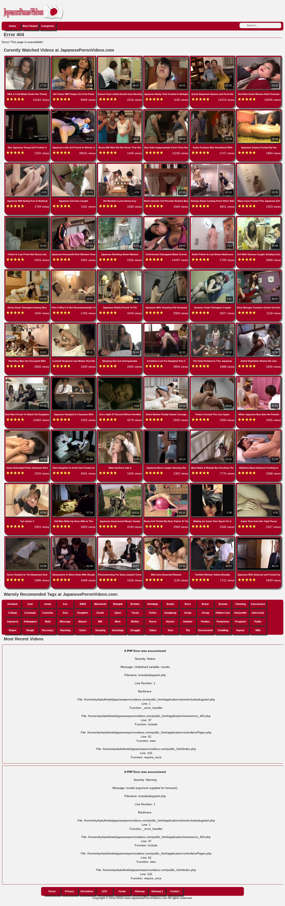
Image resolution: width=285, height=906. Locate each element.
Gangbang (170, 612)
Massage (65, 621)
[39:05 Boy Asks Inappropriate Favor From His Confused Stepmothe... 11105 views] (166, 111)
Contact (174, 891)
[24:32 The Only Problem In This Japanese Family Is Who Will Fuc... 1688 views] (213, 324)
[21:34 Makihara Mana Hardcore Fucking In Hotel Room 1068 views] (258, 431)
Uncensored (205, 630)
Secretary (48, 630)
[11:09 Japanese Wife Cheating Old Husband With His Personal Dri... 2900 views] (166, 271)
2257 (104, 891)
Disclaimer (87, 891)
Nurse (152, 621)
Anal (30, 604)
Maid (47, 621)
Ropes (12, 630)
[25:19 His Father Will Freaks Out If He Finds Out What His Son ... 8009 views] (74, 57)
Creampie (30, 612)
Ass (65, 604)
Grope (188, 612)
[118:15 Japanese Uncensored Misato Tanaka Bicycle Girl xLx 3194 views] (120, 485)
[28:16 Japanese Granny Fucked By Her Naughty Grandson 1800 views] (258, 111)
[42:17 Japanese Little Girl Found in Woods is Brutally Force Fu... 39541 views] (74, 111)
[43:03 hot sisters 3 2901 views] (27, 485)
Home (12, 26)
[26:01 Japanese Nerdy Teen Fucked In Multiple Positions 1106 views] (166, 57)
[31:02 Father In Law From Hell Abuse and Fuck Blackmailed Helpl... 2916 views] (27, 218)
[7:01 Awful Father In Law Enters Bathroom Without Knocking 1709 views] (213, 218)
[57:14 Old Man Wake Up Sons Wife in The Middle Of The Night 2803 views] (74, 485)
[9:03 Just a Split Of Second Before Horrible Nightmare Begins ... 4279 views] (120, 378)
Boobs (170, 604)
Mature (82, 621)
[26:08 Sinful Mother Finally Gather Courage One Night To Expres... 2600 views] (166, 378)
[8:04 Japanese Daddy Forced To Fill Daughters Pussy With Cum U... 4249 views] (120, 271)
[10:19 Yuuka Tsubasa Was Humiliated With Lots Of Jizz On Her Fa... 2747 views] (213, 111)
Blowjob (117, 604)
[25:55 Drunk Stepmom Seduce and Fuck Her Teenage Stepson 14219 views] (213, 57)
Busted (223, 604)
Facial (135, 612)
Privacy (69, 891)
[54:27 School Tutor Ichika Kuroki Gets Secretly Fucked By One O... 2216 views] (120, 57)
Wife (258, 630)
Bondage (153, 604)
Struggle (135, 630)
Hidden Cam (223, 612)
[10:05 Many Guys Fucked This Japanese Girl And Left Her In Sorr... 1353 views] (258, 164)
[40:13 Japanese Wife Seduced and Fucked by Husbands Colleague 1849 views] (258, 538)
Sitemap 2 (157, 891)
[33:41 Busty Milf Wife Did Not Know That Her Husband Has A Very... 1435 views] (120, 111)
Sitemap (140, 891)
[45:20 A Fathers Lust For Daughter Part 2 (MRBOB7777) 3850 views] (166, 324)
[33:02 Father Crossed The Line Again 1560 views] (213, 378)
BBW (83, 604)
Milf (100, 621)
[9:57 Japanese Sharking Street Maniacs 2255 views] (120, 218)
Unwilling (223, 630)
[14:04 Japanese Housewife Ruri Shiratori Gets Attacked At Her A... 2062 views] (74, 218)
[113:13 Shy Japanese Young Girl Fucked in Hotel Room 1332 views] (27, 111)
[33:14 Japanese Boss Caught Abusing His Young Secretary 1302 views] (166, 431)
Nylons (170, 621)
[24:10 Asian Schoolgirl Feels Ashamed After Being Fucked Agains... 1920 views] (27, 431)
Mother (135, 621)
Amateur (12, 604)
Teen (170, 630)
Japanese (12, 621)
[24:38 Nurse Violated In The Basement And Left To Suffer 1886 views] (27, 538)
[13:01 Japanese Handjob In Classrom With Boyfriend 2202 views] (74, 378)
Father (153, 612)
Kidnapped (30, 621)
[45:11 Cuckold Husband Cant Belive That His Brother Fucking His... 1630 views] (74, 324)
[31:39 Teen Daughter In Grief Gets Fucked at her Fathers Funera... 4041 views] (74, 431)
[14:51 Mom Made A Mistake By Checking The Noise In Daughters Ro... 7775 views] (213, 431)
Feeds (122, 891)
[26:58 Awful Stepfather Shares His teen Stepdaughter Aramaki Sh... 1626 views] (258, 324)
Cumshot (47, 612)
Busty (205, 604)
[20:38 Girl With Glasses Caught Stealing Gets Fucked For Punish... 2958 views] (258, 218)
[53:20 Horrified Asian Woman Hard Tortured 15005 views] (258, 57)
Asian (47, 604)
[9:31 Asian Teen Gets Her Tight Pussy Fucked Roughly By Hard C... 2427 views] (258, 485)
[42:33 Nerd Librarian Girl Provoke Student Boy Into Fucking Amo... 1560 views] (166, 164)
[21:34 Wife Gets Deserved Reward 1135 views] (166, 538)
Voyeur (240, 630)
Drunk (100, 612)
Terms (52, 891)
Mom (118, 621)
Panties (205, 621)
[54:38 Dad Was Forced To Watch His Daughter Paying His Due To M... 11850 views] (27, 378)
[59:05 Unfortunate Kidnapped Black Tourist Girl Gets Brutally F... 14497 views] (166, 218)
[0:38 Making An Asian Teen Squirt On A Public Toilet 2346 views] (213, 485)
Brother (135, 604)
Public (258, 621)
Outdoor (188, 621)
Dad (65, 612)
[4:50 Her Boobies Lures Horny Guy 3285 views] (120, 164)
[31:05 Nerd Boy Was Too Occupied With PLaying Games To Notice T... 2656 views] (27, 324)
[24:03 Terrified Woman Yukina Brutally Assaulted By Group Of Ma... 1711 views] (213, 538)
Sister (82, 630)
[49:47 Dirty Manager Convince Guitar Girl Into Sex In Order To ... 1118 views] (258, 271)
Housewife (240, 612)
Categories (47, 26)
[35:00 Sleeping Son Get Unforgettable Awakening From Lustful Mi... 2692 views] (120, 324)
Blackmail (100, 604)
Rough (30, 630)
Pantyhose (223, 621)
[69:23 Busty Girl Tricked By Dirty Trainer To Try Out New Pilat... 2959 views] (166, 485)
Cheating (240, 604)
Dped (118, 612)
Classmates (258, 604)
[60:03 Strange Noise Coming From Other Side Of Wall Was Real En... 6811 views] (213, 164)
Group (205, 612)
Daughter (82, 612)
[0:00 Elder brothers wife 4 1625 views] (120, 431)
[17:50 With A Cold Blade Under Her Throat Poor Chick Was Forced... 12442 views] (27, 57)
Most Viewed (30, 26)
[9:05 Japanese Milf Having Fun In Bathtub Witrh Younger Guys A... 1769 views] (27, 164)
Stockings (118, 630)
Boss (188, 604)
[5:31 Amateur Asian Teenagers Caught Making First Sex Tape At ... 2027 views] (213, 271)
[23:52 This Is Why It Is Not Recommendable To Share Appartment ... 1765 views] (74, 271)
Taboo (152, 630)
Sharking (65, 630)
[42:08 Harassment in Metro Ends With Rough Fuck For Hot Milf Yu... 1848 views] (74, 538)
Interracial (258, 612)
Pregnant (240, 621)
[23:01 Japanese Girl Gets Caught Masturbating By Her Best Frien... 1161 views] (74, 164)
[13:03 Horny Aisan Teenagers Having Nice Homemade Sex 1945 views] (27, 271)
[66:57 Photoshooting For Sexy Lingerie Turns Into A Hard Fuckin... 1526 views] (120, 538)
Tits (188, 630)
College (12, 612)
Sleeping (100, 630)
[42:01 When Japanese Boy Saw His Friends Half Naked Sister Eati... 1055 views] (258, 378)
